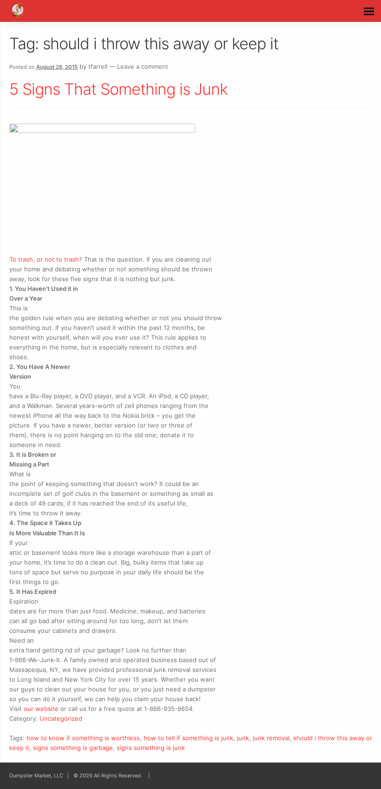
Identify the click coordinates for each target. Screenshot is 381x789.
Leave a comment (142, 66)
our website (41, 708)
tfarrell (97, 66)
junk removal (271, 738)
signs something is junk (151, 747)
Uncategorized (60, 718)
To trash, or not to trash (44, 259)
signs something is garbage (73, 747)
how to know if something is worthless (83, 738)
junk (243, 738)
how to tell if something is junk (188, 738)
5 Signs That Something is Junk (118, 89)
